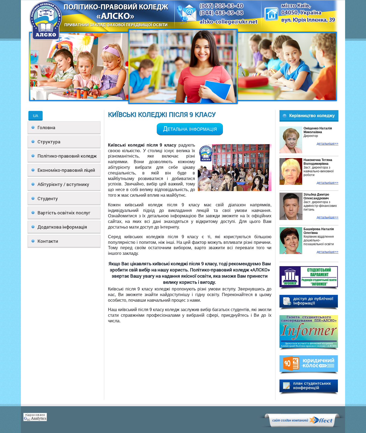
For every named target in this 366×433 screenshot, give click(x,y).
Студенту (48, 198)
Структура (49, 142)
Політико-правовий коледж (67, 156)
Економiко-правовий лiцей (66, 170)
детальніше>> (327, 143)
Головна (46, 127)
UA (35, 116)
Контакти (48, 241)
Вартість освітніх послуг (64, 213)
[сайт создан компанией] (302, 426)
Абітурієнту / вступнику (63, 184)
